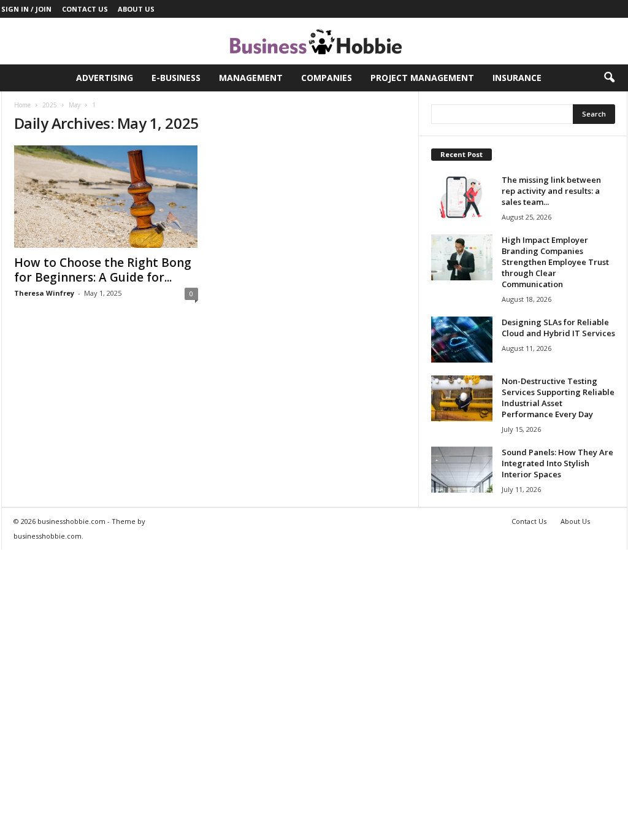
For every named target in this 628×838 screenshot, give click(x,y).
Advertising (104, 77)
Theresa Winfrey (44, 293)
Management (251, 77)
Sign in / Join (26, 8)
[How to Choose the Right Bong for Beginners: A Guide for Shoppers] (106, 196)
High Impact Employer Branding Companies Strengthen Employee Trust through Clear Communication (555, 262)
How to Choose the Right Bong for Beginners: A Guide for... (102, 270)
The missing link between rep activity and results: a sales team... (551, 190)
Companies (326, 77)
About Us (136, 8)
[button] (608, 77)
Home (22, 105)
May (74, 105)
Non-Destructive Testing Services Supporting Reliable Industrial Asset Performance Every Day (558, 397)
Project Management (422, 77)
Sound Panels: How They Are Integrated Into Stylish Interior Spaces (557, 463)
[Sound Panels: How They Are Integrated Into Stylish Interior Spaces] (461, 470)
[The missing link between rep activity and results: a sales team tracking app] (461, 197)
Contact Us (85, 8)
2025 (49, 105)
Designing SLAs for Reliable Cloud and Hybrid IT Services (558, 328)
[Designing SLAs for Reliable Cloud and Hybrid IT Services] (461, 340)
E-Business (176, 77)
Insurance (517, 77)
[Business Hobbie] (314, 41)
